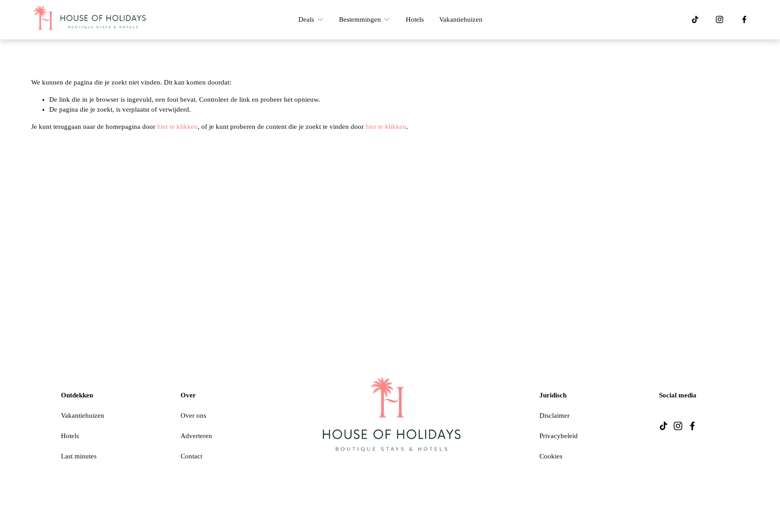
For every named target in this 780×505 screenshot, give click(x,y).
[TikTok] (695, 19)
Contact (191, 456)
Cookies (550, 456)
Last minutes (79, 456)
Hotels (415, 19)
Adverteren (196, 435)
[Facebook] (744, 19)
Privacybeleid (558, 435)
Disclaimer (554, 415)
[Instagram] (719, 19)
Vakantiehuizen (461, 19)
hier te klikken (177, 126)
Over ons (193, 415)
